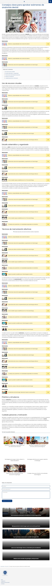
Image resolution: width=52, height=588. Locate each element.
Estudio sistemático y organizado (12, 73)
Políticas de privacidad (5, 582)
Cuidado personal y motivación (11, 78)
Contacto (3, 583)
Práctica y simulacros (9, 76)
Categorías (3, 581)
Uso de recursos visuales (10, 71)
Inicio (2, 579)
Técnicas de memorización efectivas (12, 75)
